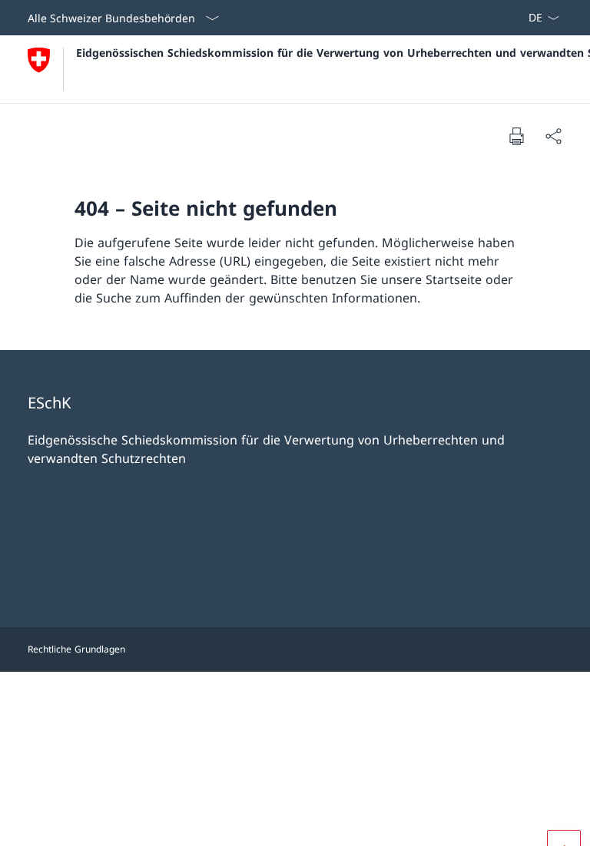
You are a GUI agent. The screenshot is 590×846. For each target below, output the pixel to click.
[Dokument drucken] (516, 136)
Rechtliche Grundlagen (76, 649)
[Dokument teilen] (553, 136)
